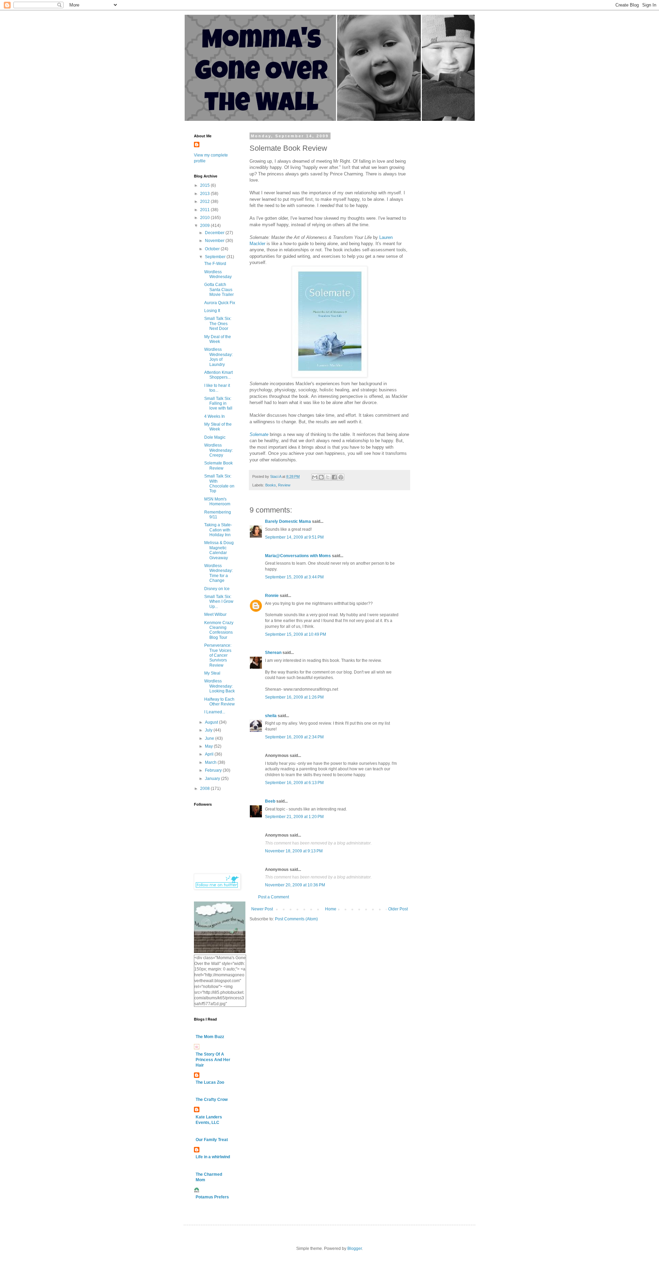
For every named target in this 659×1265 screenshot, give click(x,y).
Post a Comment (273, 897)
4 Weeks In (214, 416)
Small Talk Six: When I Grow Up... (218, 601)
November (215, 240)
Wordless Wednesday (218, 274)
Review (284, 485)
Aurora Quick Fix (219, 302)
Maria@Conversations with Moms (298, 555)
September (216, 256)
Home (330, 909)
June (210, 738)
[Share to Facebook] (334, 477)
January (213, 778)
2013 (205, 193)
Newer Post (262, 909)
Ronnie (272, 595)
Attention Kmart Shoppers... (218, 375)
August (212, 722)
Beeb (270, 801)
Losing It (212, 310)
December (215, 232)
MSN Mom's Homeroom (217, 501)
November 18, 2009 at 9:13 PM (294, 851)
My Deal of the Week (217, 339)
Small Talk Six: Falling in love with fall (218, 403)
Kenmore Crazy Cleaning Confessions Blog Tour (218, 630)
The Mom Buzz (210, 1036)
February (214, 770)
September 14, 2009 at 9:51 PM (294, 537)
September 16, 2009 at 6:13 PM (294, 782)
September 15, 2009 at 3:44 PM (294, 577)
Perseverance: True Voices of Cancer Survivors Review (217, 655)
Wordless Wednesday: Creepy (218, 450)
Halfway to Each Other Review (219, 701)
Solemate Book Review (218, 465)
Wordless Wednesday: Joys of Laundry (218, 357)
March (211, 762)
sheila (271, 715)
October (213, 248)
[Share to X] (327, 477)
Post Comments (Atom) (296, 919)
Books (270, 485)
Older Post (398, 909)
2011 (205, 209)
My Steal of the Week (218, 427)
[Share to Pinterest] (340, 477)
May (209, 746)
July (209, 730)
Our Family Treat (212, 1139)
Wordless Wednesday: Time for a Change (218, 573)
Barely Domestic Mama (288, 521)
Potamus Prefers (212, 1197)
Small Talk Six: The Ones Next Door (217, 323)
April (210, 754)
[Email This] (314, 477)
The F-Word (215, 263)
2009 (205, 225)
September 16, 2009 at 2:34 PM (294, 737)
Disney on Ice (217, 588)
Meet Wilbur (215, 614)
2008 (205, 788)
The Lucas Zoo (210, 1082)
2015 (205, 185)
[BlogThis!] (321, 477)
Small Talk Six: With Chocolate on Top (219, 483)
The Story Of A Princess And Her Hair (213, 1060)
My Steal (212, 673)
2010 (205, 217)
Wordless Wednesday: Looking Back (219, 686)
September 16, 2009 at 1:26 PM (294, 697)
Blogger (354, 1248)
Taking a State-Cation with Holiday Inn (218, 529)
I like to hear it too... (217, 388)
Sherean (273, 652)
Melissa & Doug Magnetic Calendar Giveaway (219, 550)
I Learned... (214, 712)
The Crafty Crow (212, 1099)
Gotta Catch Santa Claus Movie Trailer (219, 289)
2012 (205, 201)
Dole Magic (215, 437)
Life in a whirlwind (213, 1156)
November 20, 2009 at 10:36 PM (295, 885)
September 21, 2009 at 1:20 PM (294, 816)
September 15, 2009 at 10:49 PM (295, 634)
